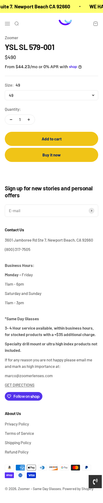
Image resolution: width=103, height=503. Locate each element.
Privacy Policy (17, 423)
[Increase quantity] (29, 119)
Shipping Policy (18, 442)
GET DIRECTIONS (19, 384)
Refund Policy (17, 451)
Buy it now (51, 154)
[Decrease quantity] (11, 119)
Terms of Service (19, 433)
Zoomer (11, 37)
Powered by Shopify (78, 488)
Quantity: (13, 109)
